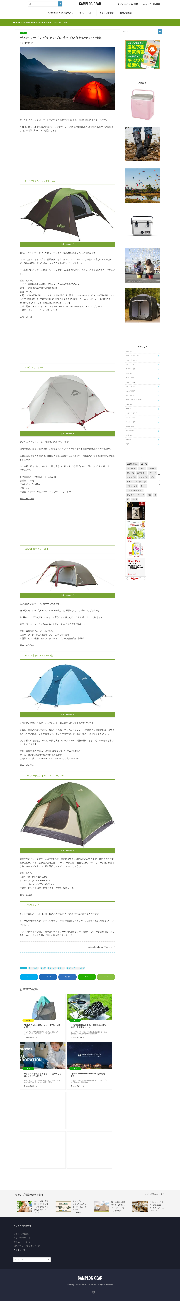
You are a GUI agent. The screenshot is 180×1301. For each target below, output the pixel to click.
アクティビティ (131, 360)
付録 (149, 495)
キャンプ (53, 968)
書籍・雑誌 (130, 430)
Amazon (69, 244)
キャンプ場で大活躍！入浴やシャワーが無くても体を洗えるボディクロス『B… (41, 1207)
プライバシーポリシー (23, 1242)
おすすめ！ (35, 968)
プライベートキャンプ (76, 968)
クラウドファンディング (134, 399)
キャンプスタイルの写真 (128, 4)
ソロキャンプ (132, 486)
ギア (23, 968)
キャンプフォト (86, 13)
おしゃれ (130, 473)
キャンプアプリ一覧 (22, 1238)
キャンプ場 (130, 386)
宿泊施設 (130, 426)
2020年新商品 (132, 464)
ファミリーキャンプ (134, 490)
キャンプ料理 (130, 391)
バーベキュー (130, 417)
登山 (128, 439)
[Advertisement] (67, 154)
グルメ (129, 404)
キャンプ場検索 (106, 13)
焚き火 (134, 499)
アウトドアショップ (132, 355)
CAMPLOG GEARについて (60, 13)
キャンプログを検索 (151, 4)
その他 (129, 408)
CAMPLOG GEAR (88, 1284)
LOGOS (142, 468)
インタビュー (130, 369)
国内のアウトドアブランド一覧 (27, 1246)
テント (62, 968)
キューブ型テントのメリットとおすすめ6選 (137, 324)
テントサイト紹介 (131, 413)
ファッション (131, 422)
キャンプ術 (130, 395)
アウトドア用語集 (21, 1234)
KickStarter (131, 468)
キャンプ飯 (143, 477)
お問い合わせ (126, 13)
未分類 (129, 435)
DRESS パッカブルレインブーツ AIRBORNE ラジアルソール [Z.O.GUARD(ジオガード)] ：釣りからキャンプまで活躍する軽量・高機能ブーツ (142, 164)
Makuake (152, 468)
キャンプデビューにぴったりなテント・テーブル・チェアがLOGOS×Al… (79, 1207)
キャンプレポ (130, 382)
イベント (130, 364)
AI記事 (129, 351)
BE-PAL (144, 464)
